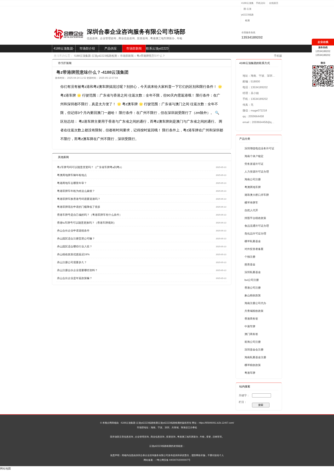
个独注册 (250, 256)
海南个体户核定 (254, 156)
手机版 (278, 55)
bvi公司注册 (252, 279)
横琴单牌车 (251, 202)
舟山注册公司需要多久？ (72, 262)
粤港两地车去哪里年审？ (72, 183)
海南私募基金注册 (255, 357)
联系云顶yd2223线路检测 (157, 49)
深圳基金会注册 (254, 349)
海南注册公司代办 (255, 303)
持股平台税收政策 (255, 218)
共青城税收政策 (254, 310)
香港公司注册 (253, 287)
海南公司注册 (253, 179)
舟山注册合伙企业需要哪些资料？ (77, 270)
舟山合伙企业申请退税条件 (73, 230)
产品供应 (110, 48)
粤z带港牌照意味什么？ (151, 55)
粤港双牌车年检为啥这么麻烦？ (76, 190)
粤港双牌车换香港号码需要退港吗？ (78, 198)
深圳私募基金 (253, 272)
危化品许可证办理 (255, 233)
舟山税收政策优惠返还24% (73, 254)
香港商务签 (251, 318)
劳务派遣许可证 (254, 163)
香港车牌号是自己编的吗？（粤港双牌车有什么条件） (89, 214)
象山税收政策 (253, 295)
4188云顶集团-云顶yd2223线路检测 (247, 12)
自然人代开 (251, 210)
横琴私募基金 (253, 241)
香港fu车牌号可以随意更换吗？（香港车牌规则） (86, 222)
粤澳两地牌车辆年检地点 (72, 175)
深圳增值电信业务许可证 (259, 148)
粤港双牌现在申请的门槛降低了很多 (78, 206)
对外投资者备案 (254, 248)
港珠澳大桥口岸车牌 (257, 194)
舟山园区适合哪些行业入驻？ (74, 246)
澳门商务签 (251, 334)
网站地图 (5, 468)
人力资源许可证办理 (257, 171)
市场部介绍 (87, 48)
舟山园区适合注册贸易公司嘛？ (76, 238)
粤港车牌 (250, 372)
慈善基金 (250, 264)
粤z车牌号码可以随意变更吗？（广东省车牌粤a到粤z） (90, 167)
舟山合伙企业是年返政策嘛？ (74, 278)
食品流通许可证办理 (257, 225)
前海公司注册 (253, 341)
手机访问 (260, 3)
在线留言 (273, 3)
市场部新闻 (134, 48)
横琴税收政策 (253, 365)
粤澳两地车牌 (253, 187)
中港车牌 (250, 326)
